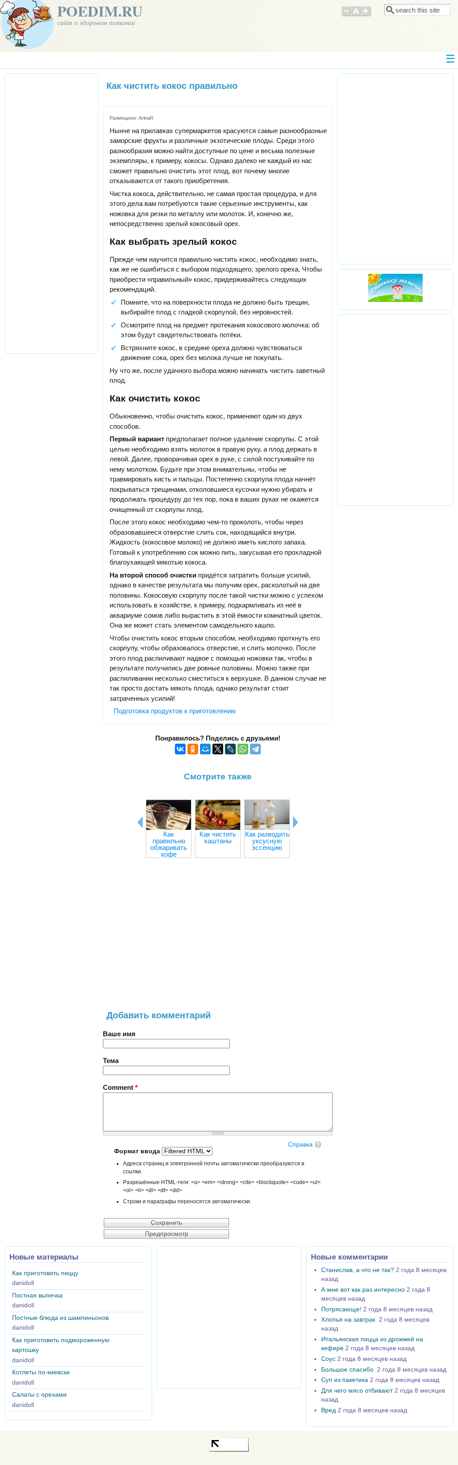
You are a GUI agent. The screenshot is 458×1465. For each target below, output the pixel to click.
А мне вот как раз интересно (363, 1289)
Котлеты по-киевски (41, 1372)
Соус (328, 1359)
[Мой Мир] (205, 749)
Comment (120, 1087)
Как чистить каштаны (217, 837)
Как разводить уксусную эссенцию (267, 840)
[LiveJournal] (230, 749)
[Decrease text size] (346, 15)
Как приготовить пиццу (45, 1273)
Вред (328, 1410)
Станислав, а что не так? (357, 1270)
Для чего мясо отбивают (357, 1390)
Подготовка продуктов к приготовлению (175, 711)
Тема (111, 1060)
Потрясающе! (341, 1309)
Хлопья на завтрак (349, 1319)
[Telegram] (255, 749)
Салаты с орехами (39, 1394)
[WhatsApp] (242, 749)
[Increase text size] (366, 15)
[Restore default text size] (356, 15)
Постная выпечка (37, 1295)
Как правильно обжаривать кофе (168, 844)
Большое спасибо (348, 1369)
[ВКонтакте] (180, 749)
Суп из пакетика (344, 1380)
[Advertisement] (218, 938)
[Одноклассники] (192, 749)
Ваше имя (119, 1034)
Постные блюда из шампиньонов (60, 1317)
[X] (217, 749)
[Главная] (27, 46)
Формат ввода (138, 1151)
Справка (300, 1144)
